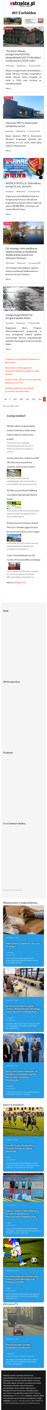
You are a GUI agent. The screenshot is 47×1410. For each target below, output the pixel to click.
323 (40, 399)
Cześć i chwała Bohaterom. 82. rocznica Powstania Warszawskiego (23, 557)
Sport (9, 1157)
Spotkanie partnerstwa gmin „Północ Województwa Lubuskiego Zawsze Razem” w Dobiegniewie (23, 1008)
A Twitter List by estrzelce (13, 890)
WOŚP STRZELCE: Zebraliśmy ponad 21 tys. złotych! (23, 185)
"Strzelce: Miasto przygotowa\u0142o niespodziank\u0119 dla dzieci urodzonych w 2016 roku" (23, 55)
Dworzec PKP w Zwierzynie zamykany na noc (21, 124)
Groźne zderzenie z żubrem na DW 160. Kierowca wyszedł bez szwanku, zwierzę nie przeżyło (23, 462)
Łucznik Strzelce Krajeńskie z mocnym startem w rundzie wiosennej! (20, 1148)
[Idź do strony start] (5, 399)
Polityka (22, 1401)
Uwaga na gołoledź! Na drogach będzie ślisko (19, 316)
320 (21, 399)
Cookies (13, 1401)
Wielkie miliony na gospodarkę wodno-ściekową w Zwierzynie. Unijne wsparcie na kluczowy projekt (21, 432)
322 (33, 399)
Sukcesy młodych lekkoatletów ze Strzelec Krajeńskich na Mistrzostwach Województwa (22, 1213)
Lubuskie (10, 952)
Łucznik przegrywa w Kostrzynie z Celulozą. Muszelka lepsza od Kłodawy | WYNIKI (22, 1279)
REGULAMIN (19, 1396)
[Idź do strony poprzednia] (10, 399)
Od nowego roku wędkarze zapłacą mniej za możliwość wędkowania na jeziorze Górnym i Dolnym (21, 253)
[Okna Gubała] (23, 21)
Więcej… (9, 88)
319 (15, 399)
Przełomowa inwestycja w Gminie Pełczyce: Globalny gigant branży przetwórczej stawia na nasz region (23, 527)
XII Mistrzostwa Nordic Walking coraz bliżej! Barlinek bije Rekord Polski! (22, 494)
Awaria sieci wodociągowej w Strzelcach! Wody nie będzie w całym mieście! (22, 370)
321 (27, 399)
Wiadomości (21, 66)
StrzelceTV (11, 1354)
